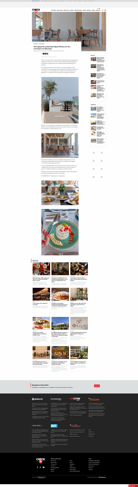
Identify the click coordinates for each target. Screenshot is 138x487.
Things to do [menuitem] (66, 10)
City (66, 0)
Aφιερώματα (73, 467)
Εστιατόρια (36, 43)
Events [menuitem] (93, 10)
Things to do (54, 464)
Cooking (84, 0)
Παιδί (71, 460)
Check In (75, 0)
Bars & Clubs (54, 462)
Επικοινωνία (91, 466)
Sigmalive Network (36, 0)
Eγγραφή (97, 385)
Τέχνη (71, 462)
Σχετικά (35, 261)
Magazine (80, 0)
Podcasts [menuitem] (98, 10)
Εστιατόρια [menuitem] (53, 10)
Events (52, 471)
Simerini (50, 0)
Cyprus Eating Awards (75, 471)
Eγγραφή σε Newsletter (94, 460)
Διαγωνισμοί (73, 469)
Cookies (90, 469)
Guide (71, 466)
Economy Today (61, 0)
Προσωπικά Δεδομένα (94, 464)
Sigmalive (45, 0)
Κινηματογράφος (55, 467)
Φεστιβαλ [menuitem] (89, 10)
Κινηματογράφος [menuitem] (78, 10)
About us (91, 467)
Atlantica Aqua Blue (72, 61)
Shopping (72, 464)
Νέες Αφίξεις (41, 43)
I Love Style (70, 0)
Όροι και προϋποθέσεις (94, 462)
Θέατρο (53, 469)
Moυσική (53, 466)
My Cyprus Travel (90, 0)
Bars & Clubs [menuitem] (59, 10)
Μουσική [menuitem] (72, 10)
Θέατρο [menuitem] (84, 10)
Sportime (55, 0)
